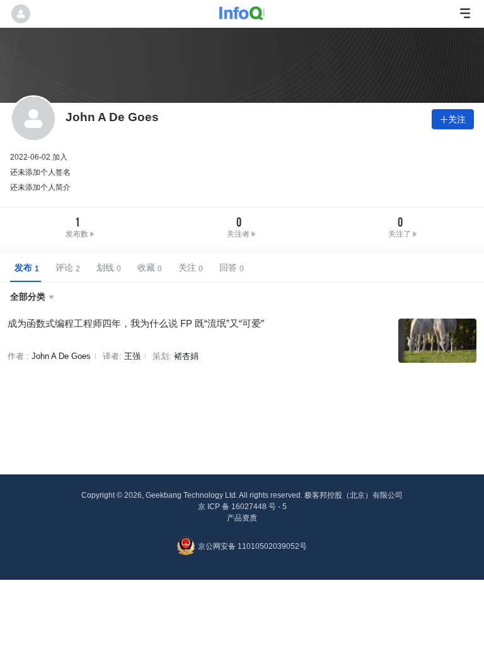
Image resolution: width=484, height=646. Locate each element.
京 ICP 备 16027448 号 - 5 (242, 506)
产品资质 (242, 518)
